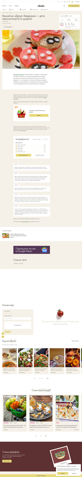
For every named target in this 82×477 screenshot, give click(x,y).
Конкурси (24, 9)
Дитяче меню (6, 422)
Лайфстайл (45, 9)
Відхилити (74, 473)
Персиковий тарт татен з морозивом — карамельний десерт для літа (72, 370)
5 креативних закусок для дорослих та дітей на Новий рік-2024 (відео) (66, 426)
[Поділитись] (3, 336)
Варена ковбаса (20, 146)
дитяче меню (21, 263)
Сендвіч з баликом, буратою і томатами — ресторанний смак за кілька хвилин (57, 370)
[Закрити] (79, 466)
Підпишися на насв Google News (26, 249)
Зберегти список (40, 155)
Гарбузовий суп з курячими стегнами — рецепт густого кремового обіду (9, 370)
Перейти (39, 115)
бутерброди (16, 263)
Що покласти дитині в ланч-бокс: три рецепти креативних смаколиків (14, 426)
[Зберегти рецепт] (3, 333)
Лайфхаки (16, 5)
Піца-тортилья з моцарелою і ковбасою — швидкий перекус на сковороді (41, 370)
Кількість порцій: (36, 139)
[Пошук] (59, 2)
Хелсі (10, 5)
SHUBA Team (6, 372)
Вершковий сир (20, 148)
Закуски (11, 12)
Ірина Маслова (58, 429)
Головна (3, 12)
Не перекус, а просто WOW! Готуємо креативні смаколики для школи (41, 426)
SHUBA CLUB (35, 9)
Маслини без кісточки (21, 151)
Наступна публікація (41, 475)
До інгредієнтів (8, 26)
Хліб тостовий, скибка (21, 144)
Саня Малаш (6, 21)
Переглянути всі (75, 340)
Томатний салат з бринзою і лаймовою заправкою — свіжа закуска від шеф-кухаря (25, 370)
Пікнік (12, 9)
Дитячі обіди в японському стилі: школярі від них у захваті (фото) (18, 235)
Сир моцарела (20, 150)
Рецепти (4, 5)
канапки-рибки (25, 221)
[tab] (40, 378)
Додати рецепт (6, 461)
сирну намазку (23, 130)
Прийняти (62, 473)
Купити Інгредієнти (23, 155)
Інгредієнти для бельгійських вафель (37, 111)
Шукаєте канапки (18, 74)
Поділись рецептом (74, 5)
